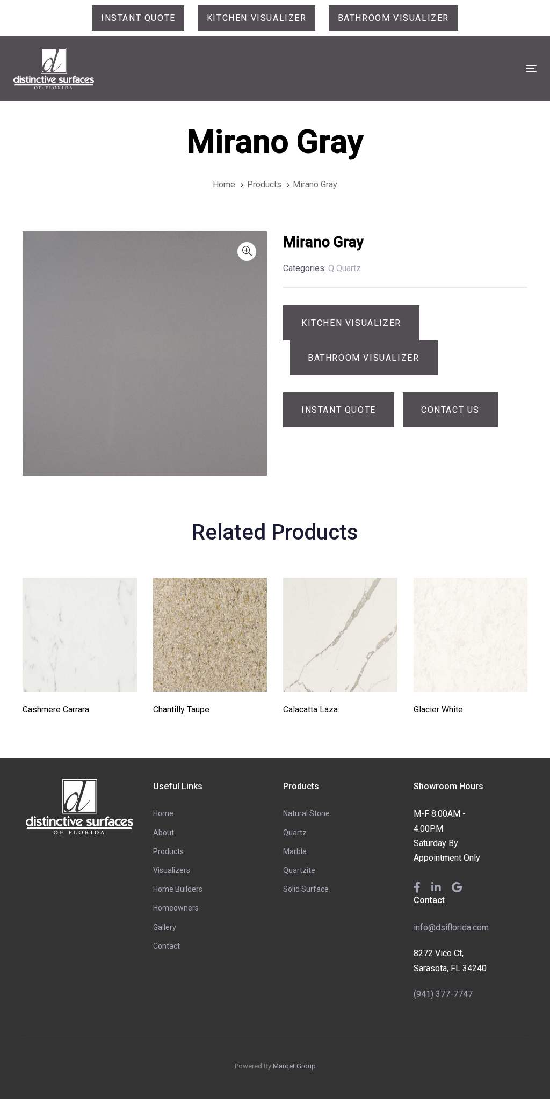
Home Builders (177, 889)
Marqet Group (294, 1066)
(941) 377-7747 (443, 994)
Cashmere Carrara (56, 709)
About (163, 832)
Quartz (295, 832)
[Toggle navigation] (449, 68)
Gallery (164, 927)
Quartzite (299, 870)
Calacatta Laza (310, 709)
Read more (80, 677)
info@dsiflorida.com (451, 927)
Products (168, 851)
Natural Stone (306, 813)
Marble (295, 851)
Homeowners (176, 908)
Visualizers (171, 870)
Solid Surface (306, 889)
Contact (166, 946)
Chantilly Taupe (181, 709)
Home (163, 813)
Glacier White (438, 709)
